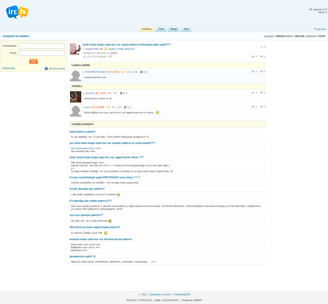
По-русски (320, 29)
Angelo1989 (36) (94, 49)
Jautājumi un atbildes (15, 36)
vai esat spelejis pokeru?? (86, 215)
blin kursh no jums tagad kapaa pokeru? (95, 227)
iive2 (87, 107)
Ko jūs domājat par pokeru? (87, 188)
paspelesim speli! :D (82, 256)
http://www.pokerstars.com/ (86, 148)
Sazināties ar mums (160, 294)
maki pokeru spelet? (82, 131)
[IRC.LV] (14, 10)
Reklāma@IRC (182, 294)
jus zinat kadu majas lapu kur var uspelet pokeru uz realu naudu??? (112, 143)
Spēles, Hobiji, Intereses (122, 49)
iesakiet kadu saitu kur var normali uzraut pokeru (101, 239)
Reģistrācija (8, 68)
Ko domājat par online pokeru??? (91, 200)
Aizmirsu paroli (57, 68)
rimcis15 (90, 93)
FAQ (143, 294)
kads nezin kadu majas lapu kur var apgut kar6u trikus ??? (107, 157)
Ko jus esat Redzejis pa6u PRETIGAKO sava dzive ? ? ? (105, 177)
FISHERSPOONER (96, 72)
